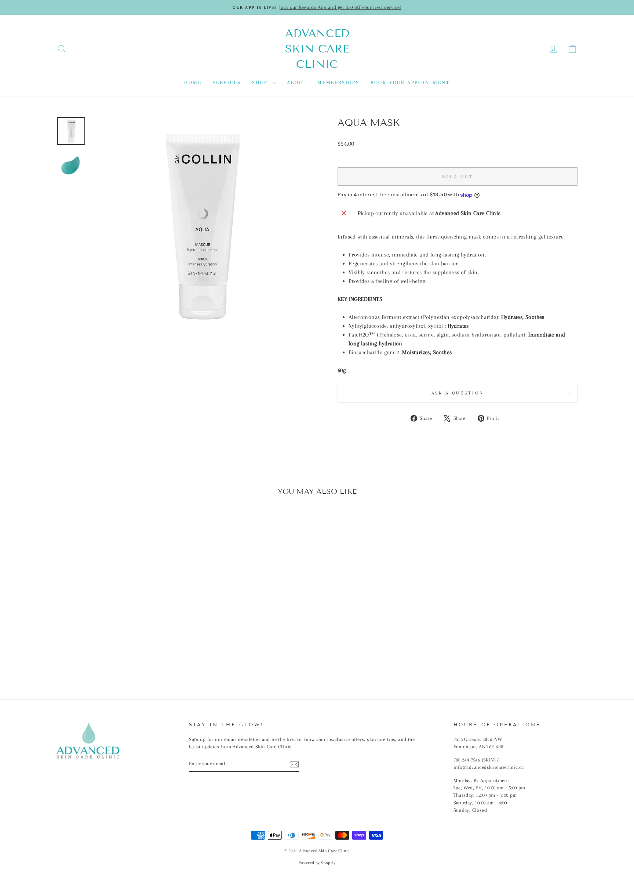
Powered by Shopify (317, 863)
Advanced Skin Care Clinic (317, 49)
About (296, 82)
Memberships (338, 82)
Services (227, 82)
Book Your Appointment (410, 82)
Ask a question (457, 393)
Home (192, 82)
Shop (261, 82)
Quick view (118, 630)
